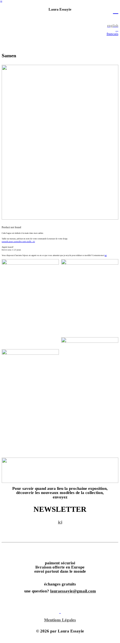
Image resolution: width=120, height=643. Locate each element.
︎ (1, 1)
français (112, 34)
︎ (115, 10)
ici (106, 255)
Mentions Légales (60, 619)
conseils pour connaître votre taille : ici (18, 241)
